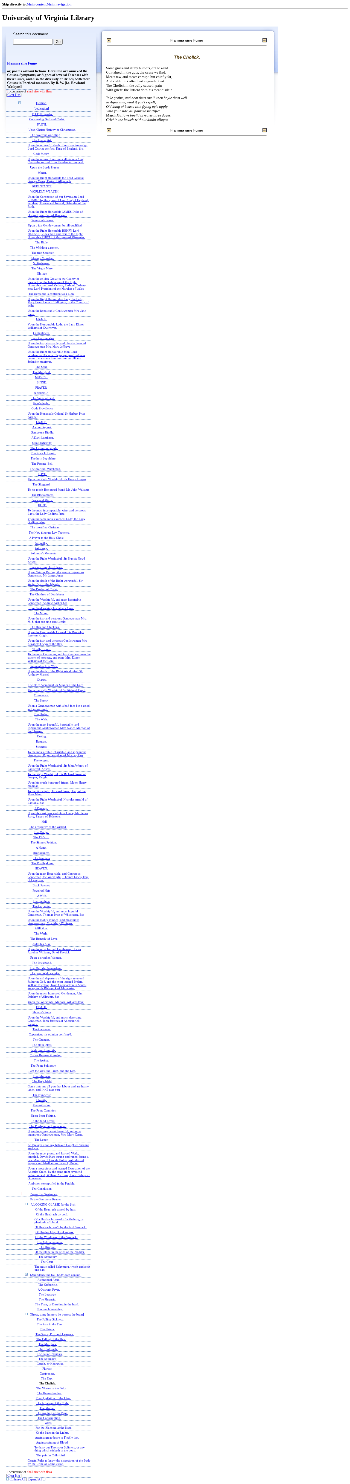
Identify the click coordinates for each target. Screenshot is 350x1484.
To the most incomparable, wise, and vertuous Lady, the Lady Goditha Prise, (57, 512)
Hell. (45, 821)
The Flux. (47, 1378)
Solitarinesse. (41, 263)
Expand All (35, 1479)
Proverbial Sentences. (43, 1194)
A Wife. (42, 895)
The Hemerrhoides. (49, 1393)
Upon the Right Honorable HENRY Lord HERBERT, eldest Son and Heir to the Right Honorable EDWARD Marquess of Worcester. (56, 234)
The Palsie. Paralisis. (49, 1353)
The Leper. (41, 1139)
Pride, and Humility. (43, 1050)
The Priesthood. (42, 962)
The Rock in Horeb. (43, 453)
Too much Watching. (50, 1309)
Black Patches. (42, 885)
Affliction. (41, 928)
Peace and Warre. (42, 500)
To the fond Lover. (43, 1120)
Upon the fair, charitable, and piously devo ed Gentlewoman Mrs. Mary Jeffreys (57, 345)
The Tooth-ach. (48, 1349)
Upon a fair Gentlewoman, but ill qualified (55, 225)
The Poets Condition (43, 1110)
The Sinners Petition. (44, 842)
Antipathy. (41, 543)
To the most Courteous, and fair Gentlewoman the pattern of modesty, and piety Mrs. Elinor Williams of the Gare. (59, 657)
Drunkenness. (41, 852)
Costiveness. (47, 1373)
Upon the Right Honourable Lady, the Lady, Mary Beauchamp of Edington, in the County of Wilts (58, 302)
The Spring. (41, 1060)
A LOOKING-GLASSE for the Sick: (53, 1204)
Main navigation (59, 4)
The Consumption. (49, 1417)
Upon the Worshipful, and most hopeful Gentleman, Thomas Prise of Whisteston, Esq (56, 913)
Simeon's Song (42, 1012)
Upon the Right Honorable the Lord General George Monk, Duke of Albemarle (56, 179)
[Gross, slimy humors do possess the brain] (57, 1314)
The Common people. (44, 448)
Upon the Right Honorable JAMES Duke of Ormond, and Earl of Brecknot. (55, 213)
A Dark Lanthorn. (42, 437)
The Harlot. (41, 714)
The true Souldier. (42, 252)
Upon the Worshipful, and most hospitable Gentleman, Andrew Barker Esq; (54, 601)
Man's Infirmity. (42, 442)
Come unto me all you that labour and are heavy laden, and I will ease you (58, 1088)
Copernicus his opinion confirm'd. (50, 1034)
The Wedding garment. (44, 247)
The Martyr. (41, 832)
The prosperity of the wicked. (48, 826)
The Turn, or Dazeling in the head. (57, 1304)
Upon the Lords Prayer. (45, 167)
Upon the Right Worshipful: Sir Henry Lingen (57, 479)
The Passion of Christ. (44, 589)
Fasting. (42, 736)
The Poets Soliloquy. (44, 1065)
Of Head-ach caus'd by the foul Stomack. (61, 1227)
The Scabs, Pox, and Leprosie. (55, 1334)
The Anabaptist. (42, 140)
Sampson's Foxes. (42, 220)
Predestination (42, 1105)
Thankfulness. (42, 1076)
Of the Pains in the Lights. (52, 1432)
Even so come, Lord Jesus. (46, 567)
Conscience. (41, 695)
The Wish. (41, 719)
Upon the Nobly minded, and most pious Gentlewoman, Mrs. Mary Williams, (53, 921)
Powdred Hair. (42, 890)
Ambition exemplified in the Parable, (51, 1183)
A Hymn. (41, 847)
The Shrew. (41, 700)
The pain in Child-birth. (51, 1455)
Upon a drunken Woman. (46, 957)
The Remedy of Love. (44, 938)
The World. (41, 933)
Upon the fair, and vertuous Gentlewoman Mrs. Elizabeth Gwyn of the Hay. (58, 642)
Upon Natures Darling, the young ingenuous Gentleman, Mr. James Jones (56, 574)
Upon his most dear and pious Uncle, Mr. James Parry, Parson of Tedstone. (58, 814)
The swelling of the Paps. (52, 1413)
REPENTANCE (42, 186)
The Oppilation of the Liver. (53, 1398)
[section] (41, 103)
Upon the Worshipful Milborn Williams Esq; (56, 1001)
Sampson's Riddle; (42, 432)
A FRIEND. (41, 392)
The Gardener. (42, 1029)
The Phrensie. (47, 1299)
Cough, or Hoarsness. (50, 1363)
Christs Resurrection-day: (46, 1055)
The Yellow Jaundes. (50, 1242)
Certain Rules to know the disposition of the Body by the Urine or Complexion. (59, 1462)
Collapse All (17, 1479)
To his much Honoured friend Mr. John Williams (58, 489)
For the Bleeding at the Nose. (54, 1427)
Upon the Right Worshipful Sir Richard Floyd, (57, 690)
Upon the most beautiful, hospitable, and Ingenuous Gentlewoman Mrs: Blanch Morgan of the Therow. (59, 728)
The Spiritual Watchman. (45, 468)
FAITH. (42, 124)
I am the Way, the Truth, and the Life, (52, 1070)
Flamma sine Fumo (22, 63)
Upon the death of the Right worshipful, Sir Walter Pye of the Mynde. (55, 582)
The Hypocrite (42, 1094)
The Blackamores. (42, 494)
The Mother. (47, 1408)
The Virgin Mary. (42, 268)
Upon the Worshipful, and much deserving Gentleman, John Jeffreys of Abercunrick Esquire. (54, 1021)
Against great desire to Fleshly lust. (57, 1437)
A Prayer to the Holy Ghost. (46, 537)
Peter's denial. (41, 403)
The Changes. (41, 1039)
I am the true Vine (42, 338)
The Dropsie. (47, 1247)
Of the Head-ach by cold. (52, 1214)
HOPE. (42, 505)
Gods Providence (42, 408)
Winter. (42, 172)
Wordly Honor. (41, 649)
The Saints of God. (43, 398)
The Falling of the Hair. (51, 1339)
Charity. (42, 679)
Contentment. (41, 332)
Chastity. (41, 1100)
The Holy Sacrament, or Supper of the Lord (55, 684)
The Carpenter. (42, 906)
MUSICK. (41, 377)
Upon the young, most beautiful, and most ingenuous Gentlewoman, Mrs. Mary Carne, (55, 1133)
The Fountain (41, 858)
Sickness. (41, 746)
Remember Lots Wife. (44, 666)
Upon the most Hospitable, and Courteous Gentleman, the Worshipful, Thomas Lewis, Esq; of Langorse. (58, 877)
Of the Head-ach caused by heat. (55, 1209)
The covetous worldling (45, 134)
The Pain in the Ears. (50, 1324)
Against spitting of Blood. (52, 1442)
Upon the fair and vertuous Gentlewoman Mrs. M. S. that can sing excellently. (57, 620)
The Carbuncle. (48, 1284)
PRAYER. (41, 387)
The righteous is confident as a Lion (51, 293)
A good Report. (42, 427)
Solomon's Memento (44, 553)
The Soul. (41, 366)
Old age (42, 273)
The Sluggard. (42, 484)
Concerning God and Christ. (47, 119)
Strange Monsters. (42, 258)
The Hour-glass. (42, 1044)
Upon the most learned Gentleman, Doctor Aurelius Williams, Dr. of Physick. (54, 950)
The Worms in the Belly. (51, 1388)
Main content (37, 4)
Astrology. (41, 548)
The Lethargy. (48, 1294)
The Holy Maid (42, 1081)
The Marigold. (42, 372)
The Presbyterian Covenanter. (47, 1126)
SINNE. (42, 382)
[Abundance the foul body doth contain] (55, 1274)
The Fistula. (47, 1329)
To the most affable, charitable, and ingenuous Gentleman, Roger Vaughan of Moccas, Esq (57, 753)
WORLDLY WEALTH (44, 191)
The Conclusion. (42, 1188)
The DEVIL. (41, 837)
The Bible (41, 242)
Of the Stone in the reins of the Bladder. (60, 1251)
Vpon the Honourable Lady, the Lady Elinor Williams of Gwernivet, (56, 326)
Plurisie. (47, 1368)
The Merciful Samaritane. (46, 968)
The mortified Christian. (45, 527)
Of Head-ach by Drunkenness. (55, 1232)
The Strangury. (48, 1256)
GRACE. (41, 319)
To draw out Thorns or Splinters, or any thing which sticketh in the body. (59, 1449)
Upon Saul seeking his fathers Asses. (51, 608)
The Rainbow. (41, 901)
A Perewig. (41, 808)
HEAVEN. (41, 868)
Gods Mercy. (41, 153)
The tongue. (41, 760)
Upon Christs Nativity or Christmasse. (52, 129)
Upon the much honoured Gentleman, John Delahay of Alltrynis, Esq (55, 995)
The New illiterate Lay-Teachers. (49, 532)
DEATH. (41, 1007)
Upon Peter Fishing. (43, 1115)
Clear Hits (14, 95)
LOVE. (42, 474)
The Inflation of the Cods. (52, 1403)
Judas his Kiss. (42, 943)
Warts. (48, 1422)
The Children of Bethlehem (47, 594)
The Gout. (47, 1261)
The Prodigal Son (42, 863)
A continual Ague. (48, 1279)
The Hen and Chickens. (45, 626)
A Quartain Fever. (49, 1289)
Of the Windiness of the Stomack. (56, 1237)
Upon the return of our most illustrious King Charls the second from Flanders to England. (56, 160)
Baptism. (41, 741)
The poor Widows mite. (45, 973)
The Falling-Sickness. (50, 1319)
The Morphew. (48, 1344)
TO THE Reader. (42, 114)
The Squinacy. (48, 1358)
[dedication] (41, 108)
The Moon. (41, 613)
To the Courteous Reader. (46, 1199)
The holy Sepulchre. (43, 458)
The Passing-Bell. (42, 463)
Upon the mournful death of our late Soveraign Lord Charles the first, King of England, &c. (58, 147)
